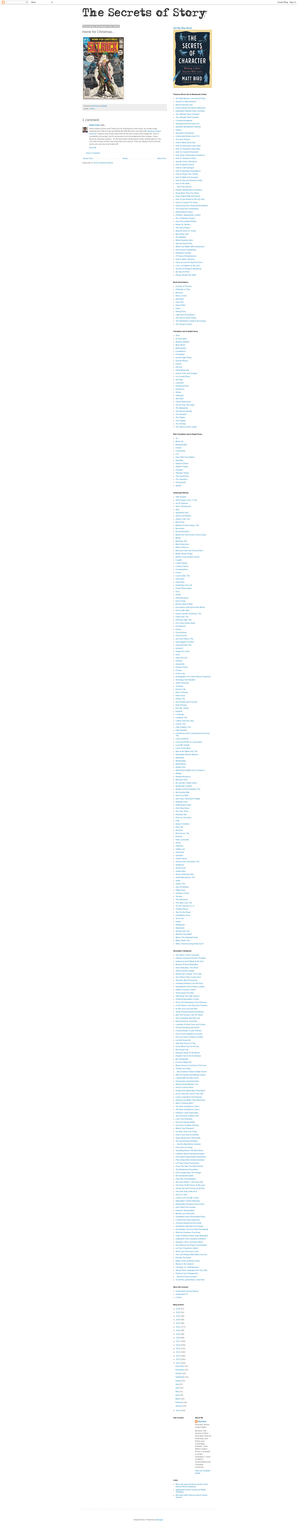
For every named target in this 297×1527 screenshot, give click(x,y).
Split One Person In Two (186, 1043)
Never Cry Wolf (182, 795)
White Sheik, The (183, 940)
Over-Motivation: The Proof (187, 968)
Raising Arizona (182, 386)
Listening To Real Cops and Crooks (190, 1024)
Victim (178, 922)
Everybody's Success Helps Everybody (192, 1229)
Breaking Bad (181, 445)
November (180, 1370)
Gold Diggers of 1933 (185, 642)
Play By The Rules (183, 1258)
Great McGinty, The (184, 645)
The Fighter (180, 417)
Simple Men (181, 871)
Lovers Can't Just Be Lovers (187, 1198)
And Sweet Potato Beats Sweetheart (191, 1157)
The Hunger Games (184, 324)
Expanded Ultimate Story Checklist (190, 111)
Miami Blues (181, 764)
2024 (178, 1316)
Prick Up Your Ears (183, 818)
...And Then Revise (184, 187)
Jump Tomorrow (182, 683)
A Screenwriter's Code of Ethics (189, 1031)
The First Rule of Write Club (187, 1116)
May (177, 1391)
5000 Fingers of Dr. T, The (186, 500)
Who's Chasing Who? (185, 1103)
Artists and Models (183, 516)
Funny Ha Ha (181, 636)
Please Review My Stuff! (186, 275)
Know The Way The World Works (189, 1166)
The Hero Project (183, 139)
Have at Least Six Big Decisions (189, 262)
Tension (179, 896)
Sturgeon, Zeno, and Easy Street (189, 1242)
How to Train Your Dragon (186, 373)
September (180, 1377)
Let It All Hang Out (183, 1040)
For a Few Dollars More (185, 623)
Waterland (180, 928)
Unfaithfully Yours (183, 915)
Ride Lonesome (182, 840)
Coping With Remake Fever (187, 1078)
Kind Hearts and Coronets (186, 702)
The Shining (181, 424)
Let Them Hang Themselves (187, 1163)
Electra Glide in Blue (184, 604)
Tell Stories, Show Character (187, 955)
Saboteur (179, 846)
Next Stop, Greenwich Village (188, 799)
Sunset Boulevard (183, 402)
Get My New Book (182, 28)
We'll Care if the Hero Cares (187, 1251)
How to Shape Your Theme (187, 174)
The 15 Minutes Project (185, 218)
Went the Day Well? (184, 934)
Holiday (179, 661)
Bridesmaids (181, 348)
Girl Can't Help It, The (184, 639)
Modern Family (182, 467)
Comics (179, 1297)
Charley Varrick (182, 566)
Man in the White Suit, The (187, 751)
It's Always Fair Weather (185, 680)
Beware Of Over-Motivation (187, 964)
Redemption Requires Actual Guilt (190, 1204)
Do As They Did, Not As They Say (189, 1094)
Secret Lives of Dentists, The (187, 862)
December (180, 1366)
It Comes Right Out (183, 1062)
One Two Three (182, 811)
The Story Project (183, 228)
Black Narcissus (182, 544)
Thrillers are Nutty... (184, 1068)
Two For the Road (183, 912)
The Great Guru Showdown (187, 209)
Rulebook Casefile (183, 253)
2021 (178, 1327)
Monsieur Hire (181, 780)
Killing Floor (181, 311)
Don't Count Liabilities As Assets (189, 1034)
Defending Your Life (184, 585)
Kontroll (179, 711)
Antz (177, 510)
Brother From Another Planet (187, 557)
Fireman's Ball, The (184, 620)
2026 (178, 1309)
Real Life (179, 827)
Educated (180, 299)
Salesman (180, 852)
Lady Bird (180, 383)
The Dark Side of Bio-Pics (186, 1191)
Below (178, 538)
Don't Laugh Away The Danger (188, 1173)
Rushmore (180, 389)
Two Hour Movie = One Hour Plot (189, 1182)
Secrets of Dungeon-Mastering (188, 269)
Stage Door (180, 890)
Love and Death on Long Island (189, 742)
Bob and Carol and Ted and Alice (189, 551)
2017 (178, 1341)
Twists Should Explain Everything (189, 1012)
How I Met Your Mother (185, 457)
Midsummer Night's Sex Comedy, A (190, 770)
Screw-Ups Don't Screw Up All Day (190, 1188)
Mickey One (180, 767)
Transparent (181, 482)
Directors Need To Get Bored (188, 1053)
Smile (178, 881)
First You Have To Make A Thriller (189, 1037)
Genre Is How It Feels (185, 1087)
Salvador (179, 855)
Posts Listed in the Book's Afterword (190, 108)
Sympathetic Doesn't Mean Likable (190, 987)
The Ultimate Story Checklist (187, 114)
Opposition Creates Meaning (188, 1201)
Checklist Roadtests (184, 121)
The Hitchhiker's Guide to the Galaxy (191, 321)
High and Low (181, 658)
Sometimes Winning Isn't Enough (189, 1226)
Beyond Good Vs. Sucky (186, 231)
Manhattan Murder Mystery (187, 754)
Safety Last (180, 849)
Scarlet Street (181, 859)
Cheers (179, 448)
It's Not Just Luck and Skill (186, 1009)
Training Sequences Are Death (188, 1223)
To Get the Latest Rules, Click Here (190, 1280)
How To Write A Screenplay (187, 177)
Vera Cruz (180, 918)
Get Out (179, 367)
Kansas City (181, 689)
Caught (179, 560)
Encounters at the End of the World (190, 607)
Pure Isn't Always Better (185, 1122)
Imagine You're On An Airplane (188, 1056)
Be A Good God (182, 1050)
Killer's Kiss (180, 696)
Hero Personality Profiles (186, 221)
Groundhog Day (182, 370)
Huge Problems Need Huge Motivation (192, 1236)
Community (180, 451)
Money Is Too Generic (185, 1264)
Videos (178, 130)
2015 (178, 1348)
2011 (178, 1363)
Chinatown (180, 354)
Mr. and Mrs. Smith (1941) (186, 783)
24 (177, 438)
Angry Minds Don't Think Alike (188, 1138)
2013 (178, 1356)
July (177, 1384)
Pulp (177, 821)
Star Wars (180, 399)
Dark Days (180, 579)
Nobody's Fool (182, 802)
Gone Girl (180, 302)
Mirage (178, 773)
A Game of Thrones (184, 286)
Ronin (178, 843)
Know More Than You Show (187, 193)
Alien (178, 335)
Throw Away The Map (185, 993)
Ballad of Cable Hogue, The (187, 525)
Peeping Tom (181, 814)
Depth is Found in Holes (186, 990)
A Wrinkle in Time (183, 289)
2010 (178, 1410)
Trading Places (182, 909)
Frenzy (178, 629)
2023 (178, 1320)
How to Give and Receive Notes (189, 180)
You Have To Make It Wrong (187, 1125)
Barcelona (180, 528)
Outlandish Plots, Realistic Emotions (191, 1239)
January (179, 1406)
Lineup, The (181, 724)
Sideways (180, 395)
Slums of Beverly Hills (185, 874)
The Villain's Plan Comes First (188, 977)
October (179, 1373)
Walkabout (180, 925)
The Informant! (182, 899)
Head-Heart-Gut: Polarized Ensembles (192, 206)
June (177, 1388)
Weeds (178, 486)
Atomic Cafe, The (183, 519)
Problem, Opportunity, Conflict (188, 215)
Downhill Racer (182, 598)
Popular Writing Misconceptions (189, 190)
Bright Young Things (184, 554)
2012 (178, 1359)
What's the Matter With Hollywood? (190, 247)
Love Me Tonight (182, 745)
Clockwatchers (182, 569)
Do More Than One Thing (186, 1132)
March (178, 1399)
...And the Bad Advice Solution (188, 1144)
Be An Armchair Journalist (186, 1021)
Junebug (179, 686)
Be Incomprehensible (185, 1176)
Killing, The (180, 699)
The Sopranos (181, 479)
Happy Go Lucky (182, 651)
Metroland (180, 758)
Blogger (160, 1520)
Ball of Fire (180, 522)
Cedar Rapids (181, 563)
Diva (177, 591)
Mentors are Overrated (185, 1214)
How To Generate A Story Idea (188, 146)
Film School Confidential (186, 250)
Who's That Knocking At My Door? (190, 944)
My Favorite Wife (182, 792)
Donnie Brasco (182, 361)
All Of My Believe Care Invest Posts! (190, 98)
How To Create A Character (187, 152)
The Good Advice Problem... (187, 1141)
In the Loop (180, 673)
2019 (178, 1334)
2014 (178, 1352)
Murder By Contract (184, 786)
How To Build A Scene (185, 165)
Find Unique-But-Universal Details (190, 1160)
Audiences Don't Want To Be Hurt (189, 961)
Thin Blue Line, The (184, 903)
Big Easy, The (181, 541)
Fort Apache (181, 626)
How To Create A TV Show (187, 202)
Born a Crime (181, 296)
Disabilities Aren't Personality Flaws (190, 1217)
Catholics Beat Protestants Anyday (190, 1154)
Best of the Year (182, 234)
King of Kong (181, 705)
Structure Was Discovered (186, 980)
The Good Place (182, 476)
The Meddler (181, 237)
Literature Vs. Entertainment (187, 1267)
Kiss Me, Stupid (182, 708)
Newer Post (88, 158)
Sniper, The (180, 884)
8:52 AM (92, 148)
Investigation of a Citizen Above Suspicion (193, 677)
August (178, 1381)
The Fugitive (181, 421)
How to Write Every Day (185, 142)
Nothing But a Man (183, 805)
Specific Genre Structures (186, 161)
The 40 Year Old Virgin (185, 405)
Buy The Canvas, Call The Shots (189, 1015)
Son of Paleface (182, 887)
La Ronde (180, 714)
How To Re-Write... (183, 183)
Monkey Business (183, 777)
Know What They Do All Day (187, 1046)
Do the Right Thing (183, 358)
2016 (178, 1345)
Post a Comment (93, 153)
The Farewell (181, 414)
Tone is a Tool (181, 1195)
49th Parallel (181, 497)
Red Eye (179, 830)
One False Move (182, 808)
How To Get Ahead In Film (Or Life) (190, 199)
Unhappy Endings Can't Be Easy (189, 983)
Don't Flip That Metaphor (186, 1179)
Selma (178, 392)
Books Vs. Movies (183, 224)
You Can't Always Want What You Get (191, 1254)
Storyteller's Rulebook (185, 133)
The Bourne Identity (184, 411)
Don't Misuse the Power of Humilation (191, 1245)
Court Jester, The (183, 576)
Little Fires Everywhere (185, 315)
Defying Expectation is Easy (187, 999)
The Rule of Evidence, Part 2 (188, 1109)
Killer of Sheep (182, 692)
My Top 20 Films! (183, 272)
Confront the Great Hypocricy (188, 1220)
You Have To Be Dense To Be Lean (190, 1185)
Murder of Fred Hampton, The (188, 789)
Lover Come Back (183, 748)
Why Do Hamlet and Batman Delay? (191, 1075)
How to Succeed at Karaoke (187, 1135)
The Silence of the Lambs (186, 427)
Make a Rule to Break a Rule (188, 1261)
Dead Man (180, 582)
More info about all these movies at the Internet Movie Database (192, 1485)
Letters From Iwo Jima (185, 721)
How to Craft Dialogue (185, 168)
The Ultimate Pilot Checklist (187, 117)
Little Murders (181, 730)
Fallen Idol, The (182, 617)
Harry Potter (181, 305)
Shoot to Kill (181, 868)
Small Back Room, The (185, 877)
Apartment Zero (182, 513)
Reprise (179, 836)
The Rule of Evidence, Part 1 (188, 1106)
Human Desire (182, 667)
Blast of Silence (182, 547)
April (177, 1395)
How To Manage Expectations (188, 171)
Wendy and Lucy (183, 931)
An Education (181, 339)
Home (125, 158)
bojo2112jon (94, 125)
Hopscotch (180, 664)
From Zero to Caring (184, 1147)
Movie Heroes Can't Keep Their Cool (191, 1065)
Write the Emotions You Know (188, 1232)
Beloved (179, 293)
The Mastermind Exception (187, 1169)
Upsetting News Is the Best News (189, 1150)
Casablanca (181, 351)
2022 (178, 1323)
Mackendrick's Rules (184, 212)
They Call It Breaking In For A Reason (191, 1002)
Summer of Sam (182, 893)
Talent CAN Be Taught (185, 971)
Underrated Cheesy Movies (187, 1291)
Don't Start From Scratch (186, 1207)
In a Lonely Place (183, 376)
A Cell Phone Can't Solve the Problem (191, 1005)
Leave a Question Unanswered (189, 1097)
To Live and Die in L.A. (185, 906)
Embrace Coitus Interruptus (187, 1113)
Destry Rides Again (184, 588)
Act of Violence (182, 503)
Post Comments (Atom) (103, 163)
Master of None (182, 463)
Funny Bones (181, 632)
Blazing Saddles (182, 342)
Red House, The (182, 833)
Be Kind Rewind (182, 531)
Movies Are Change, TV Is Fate (188, 974)
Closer (178, 572)
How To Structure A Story (186, 158)
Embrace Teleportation (185, 1210)
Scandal (179, 470)
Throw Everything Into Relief (187, 1028)
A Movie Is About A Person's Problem (191, 958)
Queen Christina (182, 824)
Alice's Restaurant (183, 506)
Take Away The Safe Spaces (187, 996)
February (179, 1402)
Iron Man (179, 380)
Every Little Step (182, 610)
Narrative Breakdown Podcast (188, 127)
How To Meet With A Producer (188, 196)
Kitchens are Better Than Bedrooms (190, 1100)
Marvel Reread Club (184, 105)
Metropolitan (181, 761)
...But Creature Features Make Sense (191, 1072)
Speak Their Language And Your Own (191, 1270)
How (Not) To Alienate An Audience (190, 155)
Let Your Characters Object (187, 1248)
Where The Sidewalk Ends (187, 937)
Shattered (180, 865)
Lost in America (182, 739)
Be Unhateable (182, 1059)
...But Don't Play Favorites (186, 1277)
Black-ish (179, 441)
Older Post (161, 158)
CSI (177, 454)
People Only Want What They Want (190, 1091)
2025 (178, 1312)
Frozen (178, 364)
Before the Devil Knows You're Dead (191, 535)
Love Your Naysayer (184, 1119)
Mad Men (179, 460)
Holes (178, 308)
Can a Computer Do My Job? (188, 266)
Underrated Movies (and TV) (187, 136)
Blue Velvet (180, 345)
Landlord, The (181, 717)
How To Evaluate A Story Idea (188, 149)
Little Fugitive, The (183, 727)
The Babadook (182, 408)
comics (92, 108)
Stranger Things (182, 473)
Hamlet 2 (179, 648)
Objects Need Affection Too (187, 1084)
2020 (178, 1330)
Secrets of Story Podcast (186, 102)
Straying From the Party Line (187, 124)
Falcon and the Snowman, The (188, 614)
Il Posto (179, 670)
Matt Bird (202, 1421)
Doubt (178, 595)
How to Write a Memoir (185, 259)
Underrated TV (182, 1294)
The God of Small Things (186, 318)
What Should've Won (184, 240)
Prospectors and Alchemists (187, 1081)
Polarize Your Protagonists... (187, 1273)
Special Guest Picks (184, 243)
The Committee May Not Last (188, 1018)
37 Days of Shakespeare (186, 256)
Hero (178, 655)
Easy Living (180, 601)
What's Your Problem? (185, 1128)
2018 (178, 1338)
